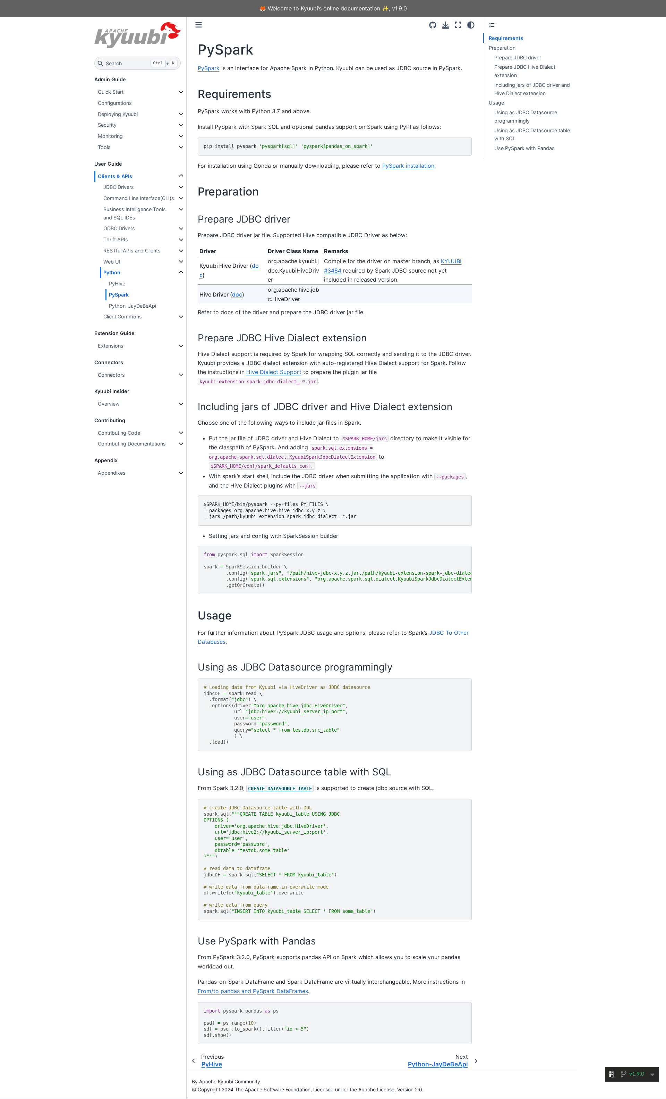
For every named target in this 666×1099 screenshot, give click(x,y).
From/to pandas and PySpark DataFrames (253, 991)
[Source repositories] (432, 25)
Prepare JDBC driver (517, 57)
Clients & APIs (115, 176)
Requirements (506, 38)
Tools (104, 147)
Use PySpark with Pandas (524, 148)
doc (237, 294)
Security (107, 125)
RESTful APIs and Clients (132, 250)
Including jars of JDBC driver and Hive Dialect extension (532, 89)
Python (111, 272)
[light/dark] (470, 24)
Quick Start (110, 92)
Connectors (111, 375)
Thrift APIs (115, 239)
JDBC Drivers (118, 187)
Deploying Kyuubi (118, 114)
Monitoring (110, 136)
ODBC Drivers (119, 228)
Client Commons (122, 316)
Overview (109, 404)
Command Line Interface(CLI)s (138, 198)
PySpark (119, 295)
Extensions (110, 346)
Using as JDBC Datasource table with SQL (532, 134)
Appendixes (112, 473)
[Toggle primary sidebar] (198, 24)
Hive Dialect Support (273, 371)
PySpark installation (408, 165)
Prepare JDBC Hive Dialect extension (524, 71)
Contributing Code (119, 433)
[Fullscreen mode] (458, 24)
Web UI (111, 262)
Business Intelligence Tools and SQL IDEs (134, 213)
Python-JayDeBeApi (132, 306)
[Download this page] (445, 25)
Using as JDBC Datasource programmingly (525, 116)
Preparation (502, 48)
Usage (496, 103)
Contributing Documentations (132, 444)
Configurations (115, 103)
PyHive (117, 283)
